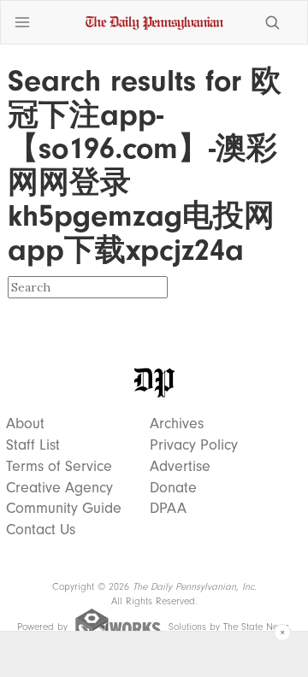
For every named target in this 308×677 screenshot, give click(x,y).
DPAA (168, 508)
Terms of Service (59, 466)
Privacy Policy (194, 445)
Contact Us (40, 530)
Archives (177, 424)
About (25, 424)
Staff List (33, 445)
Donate (173, 488)
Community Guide (63, 508)
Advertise (180, 466)
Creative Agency (59, 488)
